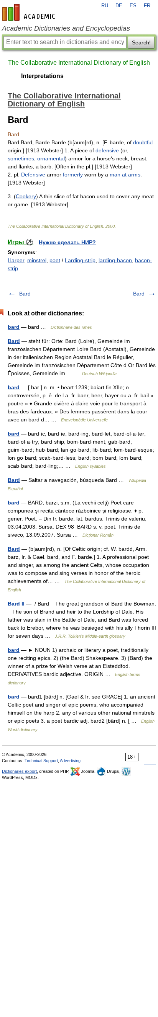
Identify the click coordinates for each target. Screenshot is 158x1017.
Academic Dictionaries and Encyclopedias (66, 28)
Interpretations (42, 76)
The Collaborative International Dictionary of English (79, 62)
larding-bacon (115, 260)
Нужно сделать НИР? (67, 242)
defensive (107, 150)
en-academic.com (29, 12)
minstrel (36, 260)
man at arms (125, 174)
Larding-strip (80, 260)
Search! (141, 42)
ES (133, 5)
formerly (73, 174)
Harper (16, 260)
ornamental (51, 158)
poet (54, 260)
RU (104, 5)
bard (14, 327)
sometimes (21, 158)
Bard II (16, 604)
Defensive (33, 174)
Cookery (26, 196)
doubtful (143, 142)
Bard (25, 294)
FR (147, 5)
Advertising (70, 760)
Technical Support (41, 760)
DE (118, 5)
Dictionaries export (19, 771)
